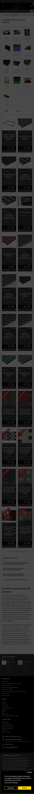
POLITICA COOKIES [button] (11, 782)
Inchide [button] (29, 772)
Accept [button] (24, 788)
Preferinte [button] (11, 788)
